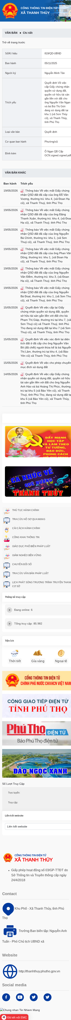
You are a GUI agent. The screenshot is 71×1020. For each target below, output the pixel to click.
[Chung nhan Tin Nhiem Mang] (20, 1009)
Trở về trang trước (13, 42)
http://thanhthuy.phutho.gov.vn (39, 971)
